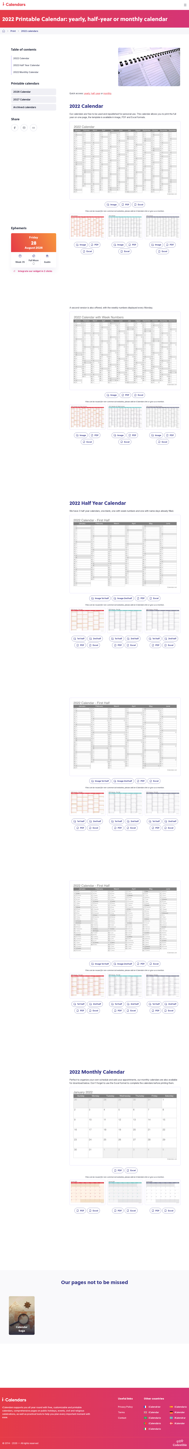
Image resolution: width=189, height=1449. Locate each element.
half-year (95, 93)
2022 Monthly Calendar (26, 72)
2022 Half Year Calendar (26, 65)
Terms (121, 1412)
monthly (107, 93)
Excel (140, 204)
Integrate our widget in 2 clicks (35, 271)
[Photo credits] (176, 51)
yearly (87, 93)
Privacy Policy (125, 1406)
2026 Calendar (22, 91)
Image (113, 204)
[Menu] (185, 5)
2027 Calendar (22, 99)
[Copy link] (33, 127)
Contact (122, 1417)
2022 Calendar (21, 58)
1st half (80, 638)
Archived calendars (24, 107)
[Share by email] (24, 127)
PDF (127, 204)
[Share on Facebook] (14, 127)
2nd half (97, 638)
